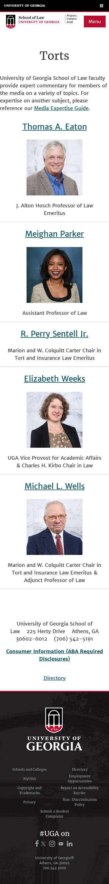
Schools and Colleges (29, 769)
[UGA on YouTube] (61, 843)
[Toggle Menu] (101, 5)
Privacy (29, 802)
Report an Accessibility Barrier (80, 790)
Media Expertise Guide (61, 108)
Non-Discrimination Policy (80, 802)
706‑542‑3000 (54, 868)
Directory (55, 678)
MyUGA (29, 779)
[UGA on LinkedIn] (69, 843)
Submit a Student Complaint (54, 813)
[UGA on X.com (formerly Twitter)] (44, 843)
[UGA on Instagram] (53, 843)
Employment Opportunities (80, 778)
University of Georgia (25, 5)
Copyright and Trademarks (29, 790)
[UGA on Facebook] (38, 843)
